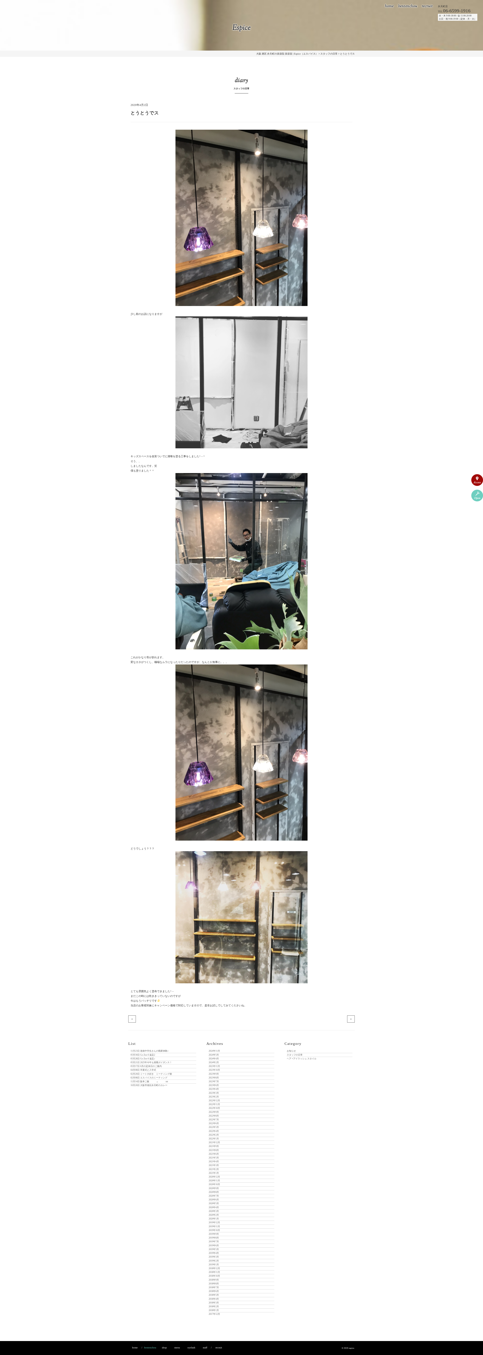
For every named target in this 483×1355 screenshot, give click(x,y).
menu (177, 1347)
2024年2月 (214, 1062)
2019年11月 (214, 1226)
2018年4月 (214, 1299)
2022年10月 (214, 1108)
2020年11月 (214, 1180)
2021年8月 (214, 1150)
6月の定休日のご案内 (146, 1066)
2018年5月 (214, 1295)
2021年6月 (214, 1154)
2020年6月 (214, 1199)
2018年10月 (214, 1276)
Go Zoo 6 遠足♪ (143, 1058)
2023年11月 (214, 1066)
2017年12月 (214, 1314)
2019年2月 (214, 1260)
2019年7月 (214, 1241)
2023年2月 (214, 1096)
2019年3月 (214, 1257)
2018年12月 (214, 1268)
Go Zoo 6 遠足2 (143, 1055)
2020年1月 (214, 1218)
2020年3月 (214, 1211)
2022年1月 (214, 1138)
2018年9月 (214, 1280)
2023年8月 (214, 1077)
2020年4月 (214, 1207)
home (389, 6)
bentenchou (407, 6)
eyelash (191, 1347)
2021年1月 (214, 1173)
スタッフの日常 (295, 1055)
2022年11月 (214, 1104)
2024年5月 (214, 1055)
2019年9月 (214, 1234)
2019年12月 (214, 1222)
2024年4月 (214, 1058)
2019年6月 (214, 1245)
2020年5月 (214, 1203)
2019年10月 (214, 1230)
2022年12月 (214, 1100)
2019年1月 (214, 1264)
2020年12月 (214, 1176)
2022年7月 (214, 1119)
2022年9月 (214, 1112)
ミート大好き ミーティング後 (151, 1074)
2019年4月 (214, 1253)
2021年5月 (214, 1157)
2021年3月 (214, 1165)
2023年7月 (214, 1081)
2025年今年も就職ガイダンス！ (151, 1062)
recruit (427, 6)
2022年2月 (214, 1135)
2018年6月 (214, 1291)
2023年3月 (214, 1093)
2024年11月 (214, 1051)
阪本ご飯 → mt (149, 1081)
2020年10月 (214, 1184)
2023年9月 (214, 1074)
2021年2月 (214, 1169)
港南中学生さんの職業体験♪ (149, 1051)
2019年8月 (214, 1237)
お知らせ (291, 1051)
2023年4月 (214, 1089)
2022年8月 (214, 1116)
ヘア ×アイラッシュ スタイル (301, 1058)
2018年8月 (214, 1283)
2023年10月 (214, 1070)
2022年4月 (214, 1131)
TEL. (454, 11)
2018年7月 (214, 1287)
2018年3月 (214, 1302)
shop (164, 1347)
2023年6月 (214, 1085)
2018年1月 (214, 1310)
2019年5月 (214, 1249)
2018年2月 (214, 1306)
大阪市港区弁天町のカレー (149, 1085)
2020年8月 (214, 1192)
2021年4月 (214, 1161)
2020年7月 (214, 1196)
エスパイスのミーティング (149, 1077)
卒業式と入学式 (143, 1070)
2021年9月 (214, 1146)
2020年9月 (214, 1188)
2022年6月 (214, 1123)
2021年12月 (214, 1142)
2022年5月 (214, 1127)
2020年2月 (214, 1215)
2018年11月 (214, 1272)
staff (205, 1347)
